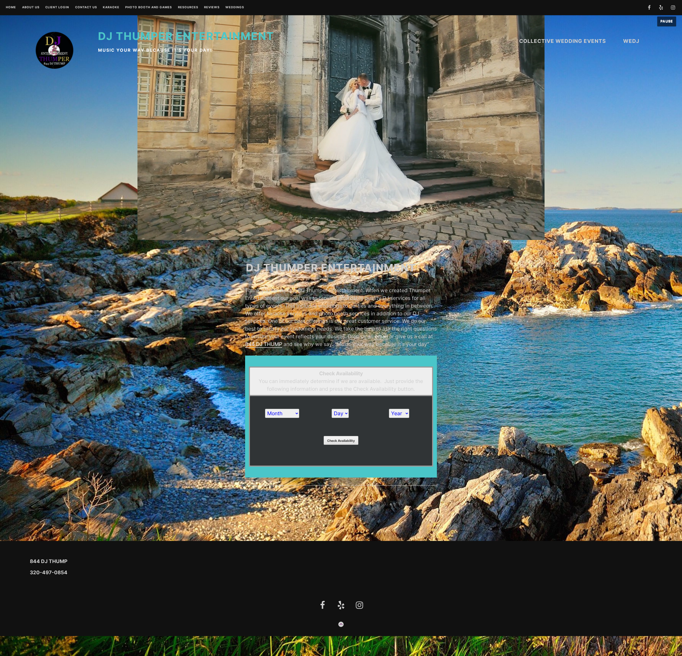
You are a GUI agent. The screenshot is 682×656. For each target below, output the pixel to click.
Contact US (86, 7)
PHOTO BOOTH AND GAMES (148, 7)
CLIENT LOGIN (57, 7)
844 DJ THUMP (263, 344)
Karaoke (111, 7)
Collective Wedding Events (562, 41)
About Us (30, 7)
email (381, 336)
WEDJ (631, 41)
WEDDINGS (234, 7)
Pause (666, 21)
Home (11, 7)
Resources (188, 7)
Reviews (212, 7)
